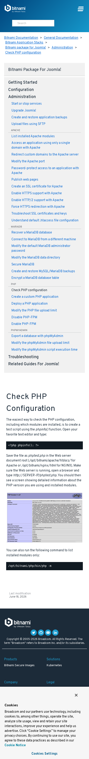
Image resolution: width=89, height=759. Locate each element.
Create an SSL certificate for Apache (37, 187)
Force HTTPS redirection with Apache (38, 207)
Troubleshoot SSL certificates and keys (39, 214)
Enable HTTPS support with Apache (36, 193)
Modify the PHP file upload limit (34, 311)
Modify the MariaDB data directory (35, 258)
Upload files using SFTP (28, 124)
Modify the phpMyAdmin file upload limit (40, 343)
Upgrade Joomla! (23, 111)
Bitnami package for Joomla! (25, 48)
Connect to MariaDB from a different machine (43, 239)
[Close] (76, 695)
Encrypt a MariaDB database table (35, 278)
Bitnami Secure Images (19, 665)
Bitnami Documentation (21, 38)
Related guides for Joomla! (33, 364)
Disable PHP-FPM (24, 317)
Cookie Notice (15, 745)
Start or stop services (26, 104)
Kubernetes (54, 665)
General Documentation (61, 38)
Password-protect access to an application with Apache (45, 170)
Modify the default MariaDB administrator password (40, 248)
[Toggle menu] (80, 9)
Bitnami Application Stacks (24, 43)
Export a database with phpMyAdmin (37, 336)
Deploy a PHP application (29, 304)
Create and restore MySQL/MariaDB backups (43, 271)
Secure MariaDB (22, 265)
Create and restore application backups (39, 117)
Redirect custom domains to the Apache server (45, 155)
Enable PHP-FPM (23, 324)
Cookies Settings (44, 754)
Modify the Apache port (28, 161)
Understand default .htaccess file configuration (45, 221)
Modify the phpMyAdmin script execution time (44, 350)
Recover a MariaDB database (31, 233)
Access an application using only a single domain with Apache (40, 145)
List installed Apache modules (33, 136)
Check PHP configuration (23, 53)
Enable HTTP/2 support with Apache (37, 200)
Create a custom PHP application (34, 297)
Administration (62, 48)
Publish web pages (24, 180)
